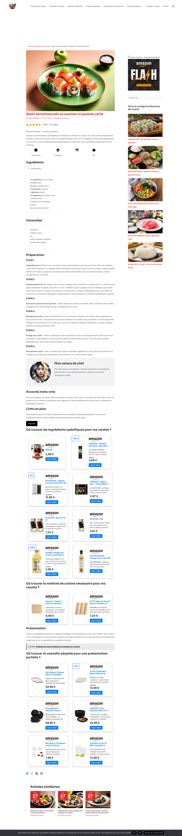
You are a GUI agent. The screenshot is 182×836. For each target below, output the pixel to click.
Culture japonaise (134, 6)
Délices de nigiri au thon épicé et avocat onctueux (42, 812)
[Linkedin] (41, 773)
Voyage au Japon (153, 6)
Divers (165, 6)
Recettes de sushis (57, 6)
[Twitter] (32, 773)
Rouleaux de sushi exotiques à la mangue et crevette (70, 812)
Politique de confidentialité (154, 833)
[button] (142, 6)
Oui (134, 833)
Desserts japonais (93, 6)
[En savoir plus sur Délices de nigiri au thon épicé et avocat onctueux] (42, 799)
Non (140, 833)
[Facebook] (27, 773)
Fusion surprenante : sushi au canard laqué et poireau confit (97, 812)
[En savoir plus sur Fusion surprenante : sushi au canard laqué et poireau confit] (98, 799)
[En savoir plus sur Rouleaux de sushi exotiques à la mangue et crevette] (70, 799)
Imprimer (31, 423)
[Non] (179, 833)
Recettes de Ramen (38, 6)
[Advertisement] (91, 28)
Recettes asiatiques (75, 6)
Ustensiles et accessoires (113, 6)
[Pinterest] (37, 773)
